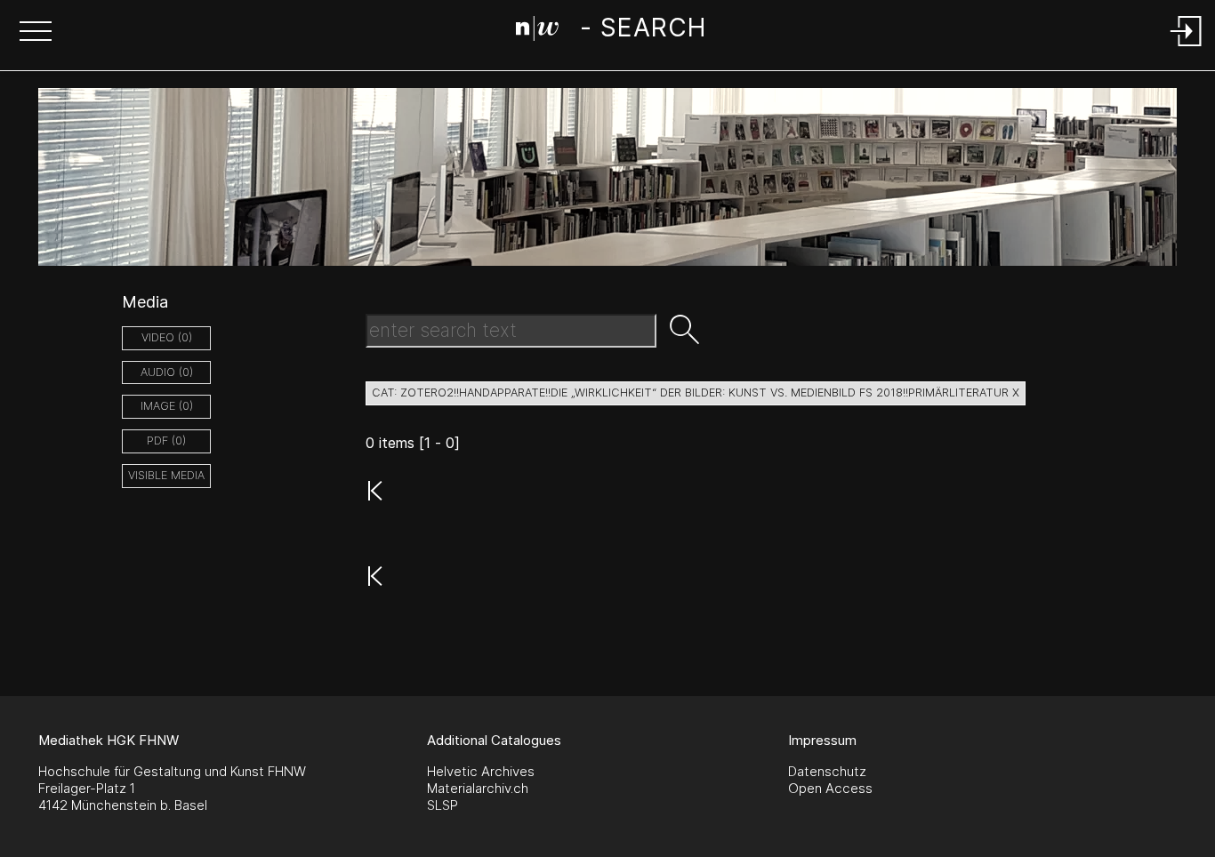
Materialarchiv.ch (477, 788)
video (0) (166, 337)
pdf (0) (166, 440)
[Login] (1186, 47)
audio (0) (167, 372)
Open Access (830, 788)
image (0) (167, 405)
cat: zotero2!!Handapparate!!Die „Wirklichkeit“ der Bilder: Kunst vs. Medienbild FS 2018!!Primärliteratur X (695, 392)
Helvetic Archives (481, 771)
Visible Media (166, 475)
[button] (35, 33)
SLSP (442, 805)
